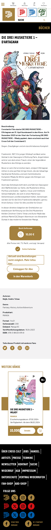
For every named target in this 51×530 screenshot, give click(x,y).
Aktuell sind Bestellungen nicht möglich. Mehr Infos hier (22, 259)
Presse (17, 458)
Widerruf (7, 470)
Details (27, 430)
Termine (28, 458)
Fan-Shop (7, 483)
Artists (6, 458)
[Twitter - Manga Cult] (14, 506)
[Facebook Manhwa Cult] (31, 515)
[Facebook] (31, 497)
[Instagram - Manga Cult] (23, 506)
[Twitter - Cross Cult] (14, 497)
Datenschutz (9, 477)
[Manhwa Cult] (6, 515)
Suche (33, 464)
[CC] (6, 497)
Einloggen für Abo (23, 268)
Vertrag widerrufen (32, 477)
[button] (5, 348)
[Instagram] (23, 497)
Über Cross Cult (11, 451)
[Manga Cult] (6, 506)
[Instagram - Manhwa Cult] (23, 515)
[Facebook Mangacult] (31, 506)
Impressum (29, 470)
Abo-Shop (20, 483)
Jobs (26, 451)
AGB (18, 470)
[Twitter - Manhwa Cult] (14, 515)
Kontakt (23, 464)
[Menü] (3, 4)
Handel (35, 451)
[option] (25, 404)
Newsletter (8, 464)
